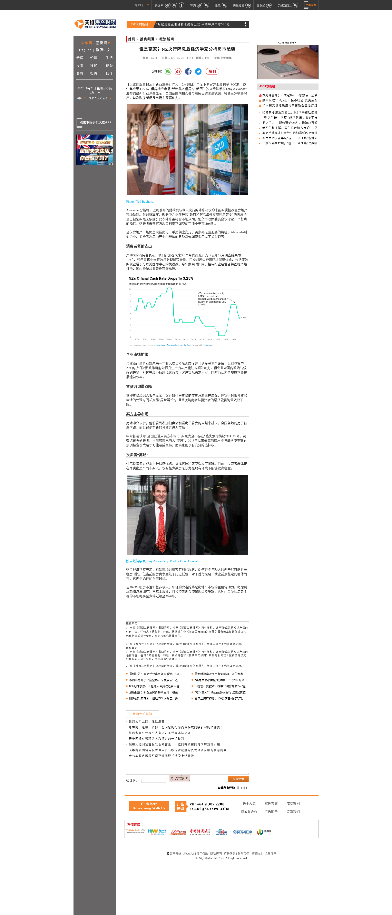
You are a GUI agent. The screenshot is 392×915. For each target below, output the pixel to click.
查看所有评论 (226, 787)
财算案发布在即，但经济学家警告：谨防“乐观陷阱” (156, 698)
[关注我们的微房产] (248, 5)
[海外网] (157, 832)
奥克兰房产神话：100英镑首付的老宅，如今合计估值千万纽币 (222, 698)
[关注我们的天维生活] (225, 5)
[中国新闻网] (200, 832)
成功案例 (293, 803)
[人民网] (178, 832)
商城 (80, 73)
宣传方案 (271, 803)
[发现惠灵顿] (296, 5)
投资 (80, 65)
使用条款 (202, 853)
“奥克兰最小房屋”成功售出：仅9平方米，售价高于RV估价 (222, 680)
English (137, 5)
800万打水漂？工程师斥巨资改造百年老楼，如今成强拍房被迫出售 (156, 686)
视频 (109, 65)
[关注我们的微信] (175, 5)
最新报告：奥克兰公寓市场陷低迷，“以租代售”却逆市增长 (156, 674)
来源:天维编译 (223, 58)
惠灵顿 (101, 43)
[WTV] (264, 832)
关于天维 (249, 803)
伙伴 (109, 73)
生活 (109, 58)
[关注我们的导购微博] (200, 5)
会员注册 (270, 853)
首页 (131, 39)
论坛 (94, 58)
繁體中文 (103, 50)
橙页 (94, 73)
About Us (188, 853)
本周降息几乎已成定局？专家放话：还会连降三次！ (156, 680)
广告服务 (229, 853)
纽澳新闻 (166, 39)
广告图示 (271, 812)
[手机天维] (310, 5)
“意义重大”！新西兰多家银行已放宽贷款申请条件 (222, 692)
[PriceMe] (243, 832)
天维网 (159, 5)
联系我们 (293, 812)
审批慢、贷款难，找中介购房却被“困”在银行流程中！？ (222, 686)
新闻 (80, 58)
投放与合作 (249, 812)
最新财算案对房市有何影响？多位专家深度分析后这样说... (222, 674)
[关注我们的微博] (168, 5)
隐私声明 (216, 853)
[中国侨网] (221, 832)
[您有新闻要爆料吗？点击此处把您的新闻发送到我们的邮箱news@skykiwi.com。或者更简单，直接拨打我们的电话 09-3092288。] (212, 71)
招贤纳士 (257, 853)
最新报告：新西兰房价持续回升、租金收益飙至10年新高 (156, 692)
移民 (94, 65)
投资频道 (147, 39)
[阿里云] (135, 831)
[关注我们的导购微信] (269, 5)
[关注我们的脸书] (182, 5)
